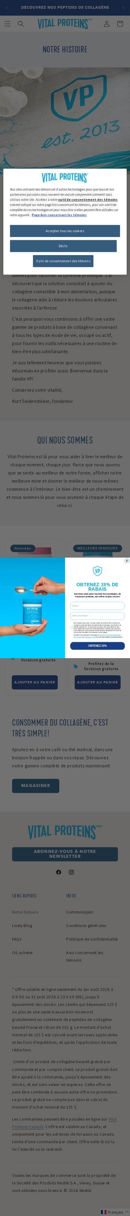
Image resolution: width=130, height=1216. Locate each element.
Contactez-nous (90, 637)
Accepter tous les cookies (65, 231)
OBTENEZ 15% (97, 646)
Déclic (63, 246)
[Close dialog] (127, 561)
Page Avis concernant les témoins (59, 215)
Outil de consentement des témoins (63, 261)
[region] (65, 222)
